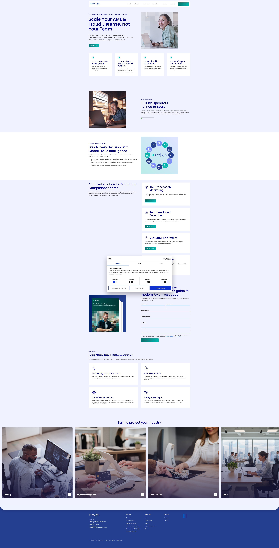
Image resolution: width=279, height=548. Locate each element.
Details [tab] (139, 263)
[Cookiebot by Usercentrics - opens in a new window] (164, 259)
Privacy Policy (178, 336)
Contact (166, 520)
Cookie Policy (119, 540)
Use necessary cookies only (119, 288)
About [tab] (161, 263)
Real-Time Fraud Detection (133, 529)
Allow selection (139, 288)
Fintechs (147, 523)
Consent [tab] (118, 263)
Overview (128, 518)
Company (166, 518)
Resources (164, 4)
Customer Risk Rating (131, 531)
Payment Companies (150, 526)
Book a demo (183, 4)
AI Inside (129, 4)
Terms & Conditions (169, 336)
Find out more (150, 201)
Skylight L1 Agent (130, 520)
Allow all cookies (160, 288)
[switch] (131, 282)
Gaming (147, 529)
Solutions (136, 4)
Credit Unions (148, 520)
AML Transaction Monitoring (133, 526)
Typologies (146, 4)
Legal (113, 540)
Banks (146, 518)
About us (172, 4)
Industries (155, 4)
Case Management (131, 523)
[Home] (95, 4)
